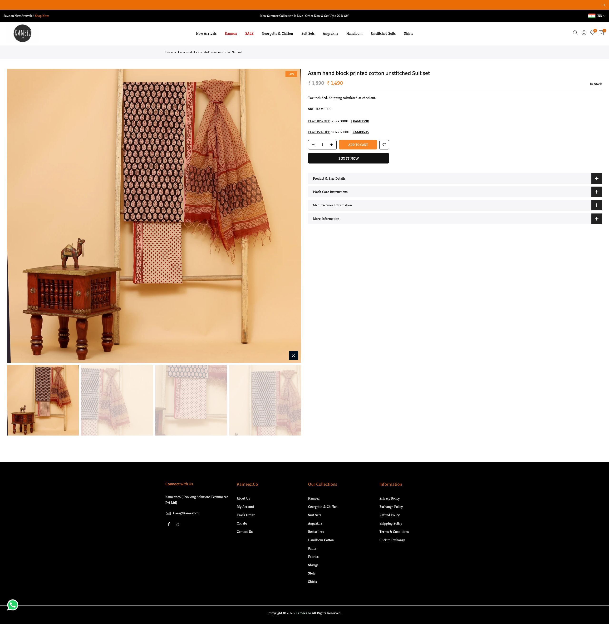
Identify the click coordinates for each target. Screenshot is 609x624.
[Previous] (15, 216)
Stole (311, 573)
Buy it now (349, 158)
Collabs (242, 523)
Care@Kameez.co (185, 513)
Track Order (246, 515)
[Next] (292, 216)
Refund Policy (389, 515)
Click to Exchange (392, 540)
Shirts (408, 33)
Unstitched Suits (383, 33)
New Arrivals (206, 33)
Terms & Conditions (394, 531)
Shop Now (42, 16)
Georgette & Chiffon (277, 33)
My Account (245, 506)
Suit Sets (307, 33)
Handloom (354, 33)
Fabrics (313, 556)
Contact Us (245, 531)
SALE (249, 33)
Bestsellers (316, 531)
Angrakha (330, 33)
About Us (243, 498)
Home (169, 52)
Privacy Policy (389, 498)
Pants (312, 548)
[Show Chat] (14, 605)
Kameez (231, 33)
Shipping (335, 97)
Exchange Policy (391, 506)
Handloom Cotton (321, 540)
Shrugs (313, 565)
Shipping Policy (390, 523)
